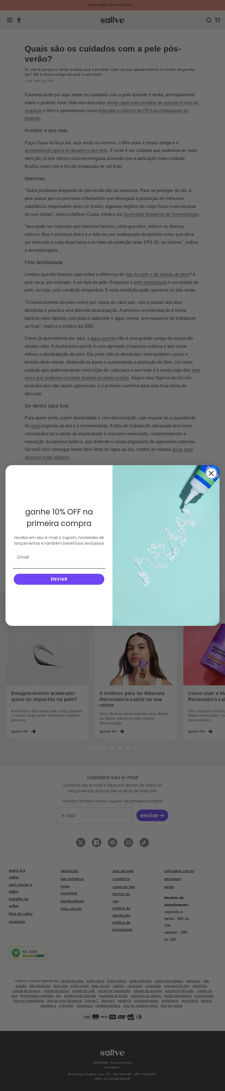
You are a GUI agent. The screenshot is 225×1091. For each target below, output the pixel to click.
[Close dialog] (211, 473)
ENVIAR (59, 579)
